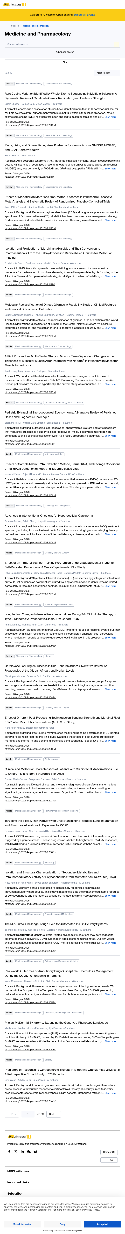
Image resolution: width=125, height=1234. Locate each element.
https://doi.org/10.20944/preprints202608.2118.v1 (30, 444)
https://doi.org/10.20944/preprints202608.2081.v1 (30, 749)
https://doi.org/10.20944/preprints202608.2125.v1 (30, 392)
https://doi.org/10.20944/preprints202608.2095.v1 (30, 646)
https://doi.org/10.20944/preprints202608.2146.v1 (30, 125)
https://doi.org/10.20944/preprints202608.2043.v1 (30, 1050)
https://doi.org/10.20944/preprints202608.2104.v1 (30, 543)
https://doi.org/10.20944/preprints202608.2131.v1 (30, 284)
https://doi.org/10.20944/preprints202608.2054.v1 (30, 951)
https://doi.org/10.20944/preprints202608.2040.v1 (30, 1101)
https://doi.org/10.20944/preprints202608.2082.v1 (30, 698)
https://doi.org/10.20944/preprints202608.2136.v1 (30, 228)
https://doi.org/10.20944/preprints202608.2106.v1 (30, 495)
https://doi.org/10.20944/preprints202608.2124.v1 (30, 336)
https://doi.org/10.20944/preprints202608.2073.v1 (30, 801)
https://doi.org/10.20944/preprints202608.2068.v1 (30, 852)
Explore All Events (84, 15)
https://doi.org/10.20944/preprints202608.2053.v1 (30, 1003)
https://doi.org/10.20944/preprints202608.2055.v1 (30, 904)
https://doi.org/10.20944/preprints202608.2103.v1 (30, 594)
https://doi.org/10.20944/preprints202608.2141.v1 (30, 177)
